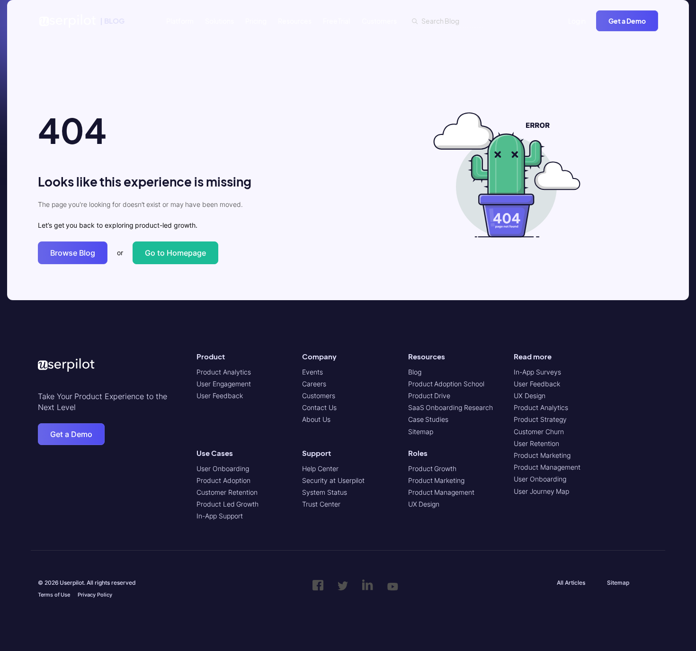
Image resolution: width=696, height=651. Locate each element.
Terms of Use (54, 594)
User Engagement (223, 384)
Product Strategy (540, 419)
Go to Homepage (175, 253)
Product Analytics (223, 372)
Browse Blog (72, 253)
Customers (379, 21)
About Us (316, 419)
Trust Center (321, 504)
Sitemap (420, 432)
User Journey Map (541, 491)
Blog (414, 372)
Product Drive (429, 396)
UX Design (424, 504)
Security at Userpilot (333, 480)
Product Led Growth (227, 504)
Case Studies (428, 419)
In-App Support (219, 516)
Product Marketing (436, 480)
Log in (577, 21)
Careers (314, 384)
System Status (324, 492)
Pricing (256, 21)
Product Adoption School (446, 384)
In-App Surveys (537, 372)
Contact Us (319, 407)
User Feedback (219, 396)
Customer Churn (539, 432)
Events (312, 372)
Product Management (441, 492)
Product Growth (432, 468)
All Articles (571, 582)
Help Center (320, 468)
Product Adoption (223, 480)
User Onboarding (222, 468)
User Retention (536, 443)
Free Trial (336, 21)
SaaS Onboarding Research (450, 407)
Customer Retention (227, 492)
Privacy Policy (95, 594)
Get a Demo (627, 21)
